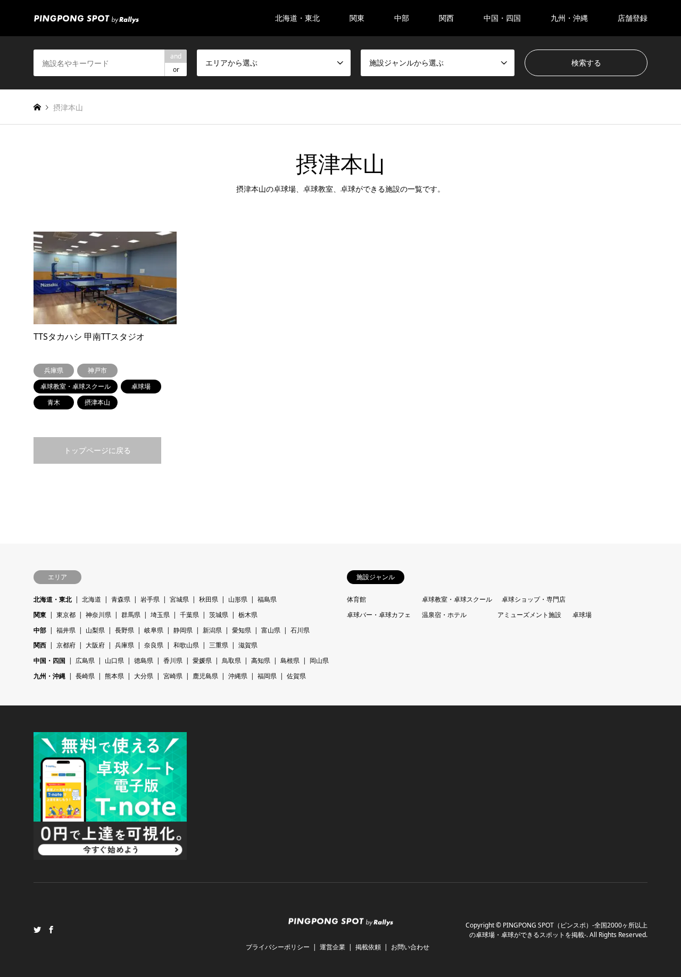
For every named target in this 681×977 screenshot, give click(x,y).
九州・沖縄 (49, 675)
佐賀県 (296, 675)
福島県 (267, 599)
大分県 (143, 675)
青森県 (120, 599)
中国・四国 (49, 660)
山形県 (237, 599)
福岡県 (267, 675)
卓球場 (582, 614)
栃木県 (248, 614)
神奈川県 (98, 614)
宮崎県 (172, 675)
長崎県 (85, 675)
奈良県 (153, 645)
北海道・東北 (53, 599)
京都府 (66, 645)
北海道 (91, 599)
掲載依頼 (368, 946)
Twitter (37, 929)
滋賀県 (248, 645)
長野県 (124, 630)
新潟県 (212, 630)
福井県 (66, 630)
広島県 (85, 660)
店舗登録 (632, 18)
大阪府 (95, 645)
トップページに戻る (97, 450)
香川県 (172, 660)
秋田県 (208, 599)
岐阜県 (153, 630)
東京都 (66, 614)
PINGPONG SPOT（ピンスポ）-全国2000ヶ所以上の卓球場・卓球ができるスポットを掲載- (558, 930)
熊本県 (114, 675)
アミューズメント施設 (529, 614)
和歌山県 (186, 645)
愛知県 (241, 630)
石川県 (300, 630)
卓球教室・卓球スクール (457, 599)
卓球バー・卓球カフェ (379, 614)
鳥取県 (231, 660)
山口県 (114, 660)
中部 (40, 630)
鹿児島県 (205, 675)
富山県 (270, 630)
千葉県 (189, 614)
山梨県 (95, 630)
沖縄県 (237, 675)
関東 (40, 614)
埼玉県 (160, 614)
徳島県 (143, 660)
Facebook (51, 929)
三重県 (218, 645)
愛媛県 (202, 660)
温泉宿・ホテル (444, 614)
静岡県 (183, 630)
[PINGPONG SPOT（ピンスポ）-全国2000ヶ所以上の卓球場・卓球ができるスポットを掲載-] (86, 18)
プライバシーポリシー (278, 946)
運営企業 (332, 946)
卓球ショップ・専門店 (534, 599)
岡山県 (319, 660)
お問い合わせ (410, 946)
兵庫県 (124, 645)
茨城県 (218, 614)
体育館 (356, 599)
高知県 (260, 660)
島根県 (290, 660)
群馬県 (130, 614)
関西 (40, 645)
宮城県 (179, 599)
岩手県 (150, 599)
